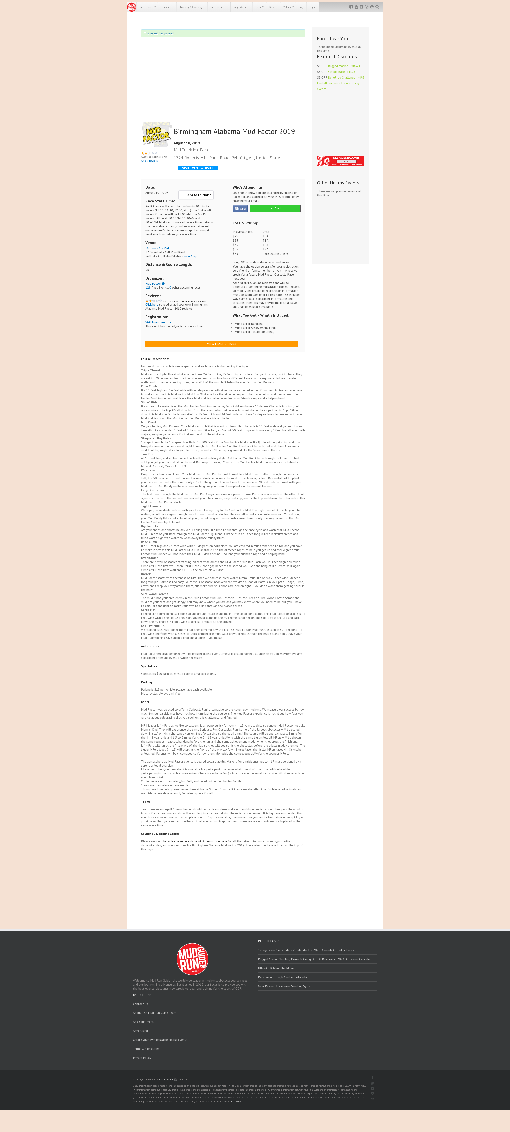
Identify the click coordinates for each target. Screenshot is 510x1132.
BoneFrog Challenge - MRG (346, 77)
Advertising (140, 1031)
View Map (190, 256)
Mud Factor (153, 283)
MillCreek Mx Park (157, 248)
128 (148, 287)
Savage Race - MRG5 (341, 72)
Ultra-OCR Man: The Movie (276, 968)
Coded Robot (166, 1079)
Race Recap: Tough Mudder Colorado (282, 977)
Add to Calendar (199, 195)
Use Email (275, 208)
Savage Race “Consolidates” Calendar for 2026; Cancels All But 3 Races (306, 950)
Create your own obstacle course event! (160, 1040)
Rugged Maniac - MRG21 (344, 66)
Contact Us (140, 1004)
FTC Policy (236, 1101)
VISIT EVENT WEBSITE (197, 168)
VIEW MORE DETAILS (221, 344)
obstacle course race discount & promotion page (194, 841)
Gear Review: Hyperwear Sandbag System (285, 986)
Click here (151, 304)
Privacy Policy (142, 1058)
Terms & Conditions (146, 1049)
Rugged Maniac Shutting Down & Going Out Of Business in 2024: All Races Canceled (314, 959)
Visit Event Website (158, 322)
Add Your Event (143, 1022)
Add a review (149, 161)
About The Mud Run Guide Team (154, 1013)
